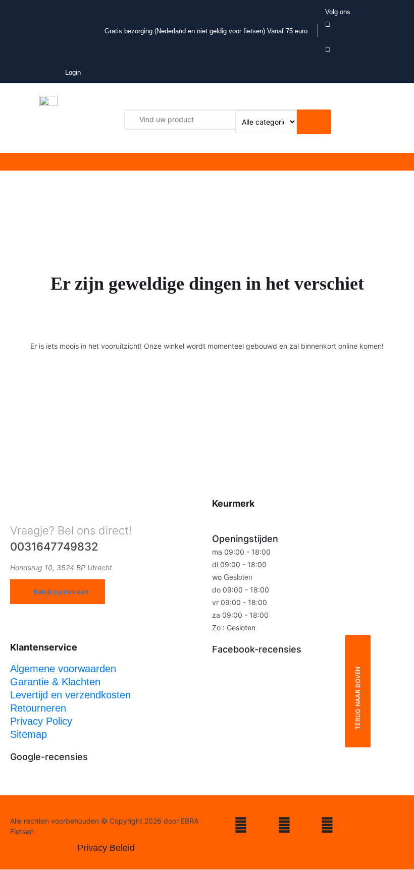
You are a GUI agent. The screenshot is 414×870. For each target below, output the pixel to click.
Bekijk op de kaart (61, 591)
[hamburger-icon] (175, 162)
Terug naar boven (357, 698)
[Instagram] (240, 827)
